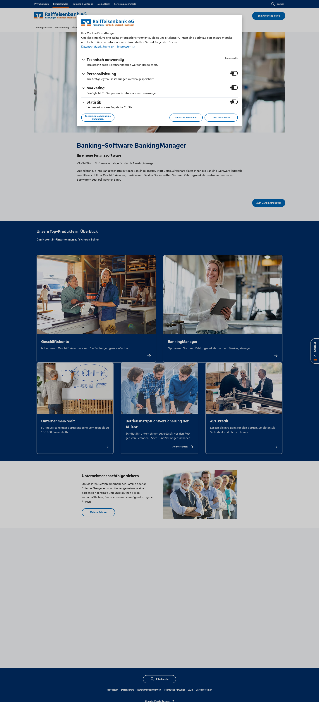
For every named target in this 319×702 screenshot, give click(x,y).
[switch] (234, 73)
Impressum (124, 46)
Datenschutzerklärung (96, 46)
